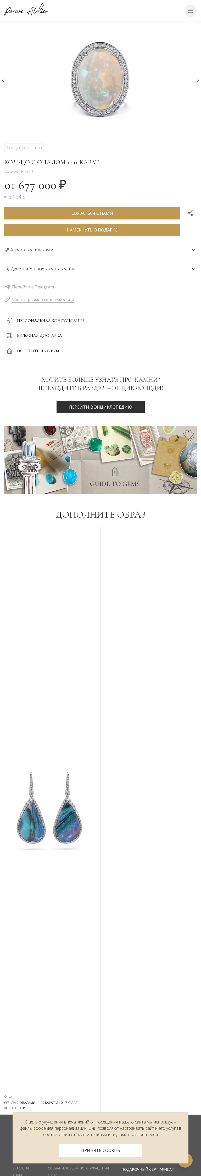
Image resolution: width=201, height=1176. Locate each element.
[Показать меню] (190, 10)
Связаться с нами (92, 213)
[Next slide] (198, 80)
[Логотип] (26, 10)
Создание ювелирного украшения (78, 1168)
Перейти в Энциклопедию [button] (100, 407)
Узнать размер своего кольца (43, 299)
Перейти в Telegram (33, 287)
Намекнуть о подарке (92, 230)
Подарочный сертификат (147, 1169)
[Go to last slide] (3, 80)
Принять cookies (100, 1150)
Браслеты (21, 1168)
